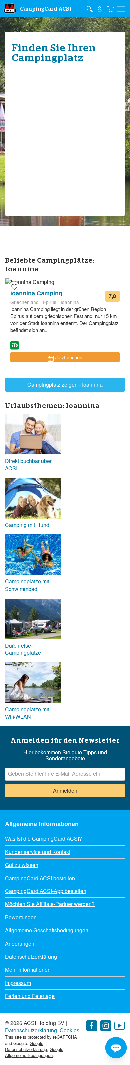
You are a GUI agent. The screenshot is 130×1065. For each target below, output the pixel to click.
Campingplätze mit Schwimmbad (27, 585)
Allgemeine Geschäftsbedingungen (46, 930)
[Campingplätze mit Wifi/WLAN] (33, 683)
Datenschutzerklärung (31, 956)
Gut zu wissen (21, 865)
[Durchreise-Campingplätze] (33, 620)
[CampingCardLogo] (9, 8)
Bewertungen (21, 917)
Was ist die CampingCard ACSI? (43, 838)
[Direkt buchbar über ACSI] (33, 435)
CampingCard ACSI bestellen (40, 878)
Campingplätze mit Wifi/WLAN (27, 713)
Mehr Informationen (28, 969)
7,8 (114, 297)
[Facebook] (91, 1026)
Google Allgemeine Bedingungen (34, 1052)
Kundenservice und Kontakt (37, 852)
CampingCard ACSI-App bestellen (45, 891)
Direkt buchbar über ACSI (28, 464)
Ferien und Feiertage (30, 996)
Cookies (69, 1030)
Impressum (18, 983)
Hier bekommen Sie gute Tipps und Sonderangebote (65, 755)
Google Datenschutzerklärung (26, 1046)
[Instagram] (105, 1026)
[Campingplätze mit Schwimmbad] (33, 555)
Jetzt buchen (68, 357)
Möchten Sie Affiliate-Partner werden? (50, 904)
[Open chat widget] (116, 1047)
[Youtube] (119, 1026)
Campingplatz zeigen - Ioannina (65, 384)
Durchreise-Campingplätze (23, 649)
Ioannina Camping (36, 293)
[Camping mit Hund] (33, 499)
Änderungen (19, 943)
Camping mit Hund (27, 525)
